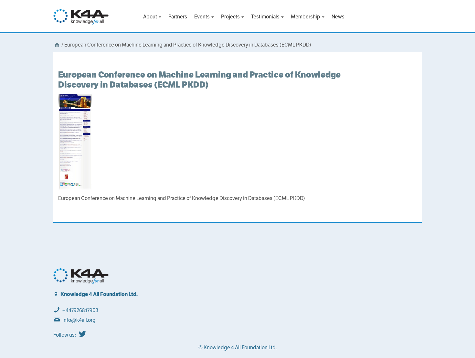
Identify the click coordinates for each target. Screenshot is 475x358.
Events (202, 16)
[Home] (56, 44)
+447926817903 (80, 310)
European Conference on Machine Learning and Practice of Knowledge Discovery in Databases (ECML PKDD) (199, 79)
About (150, 16)
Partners (177, 16)
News (338, 16)
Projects (231, 16)
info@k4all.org (79, 320)
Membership (306, 16)
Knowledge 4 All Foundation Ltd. (99, 294)
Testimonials (265, 16)
